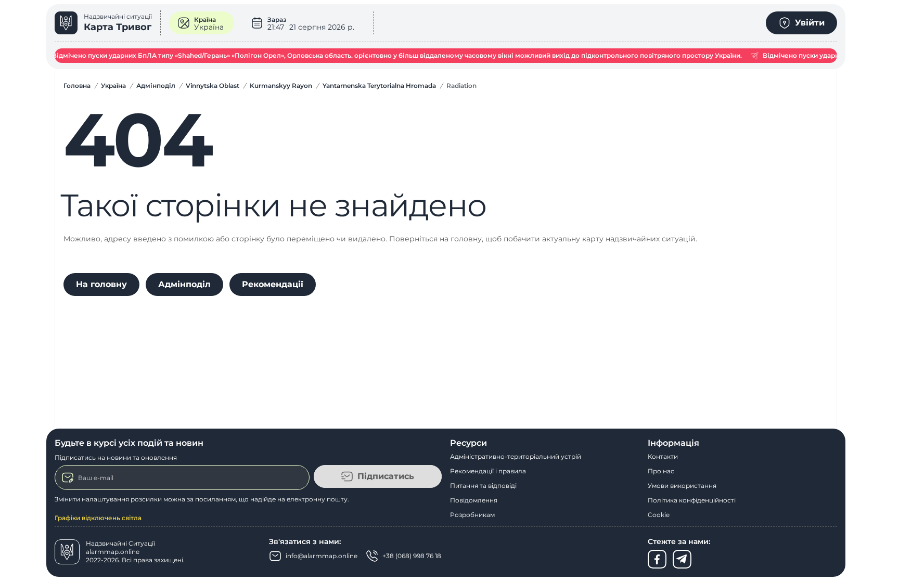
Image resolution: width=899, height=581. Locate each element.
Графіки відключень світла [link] (98, 518)
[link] (108, 22)
